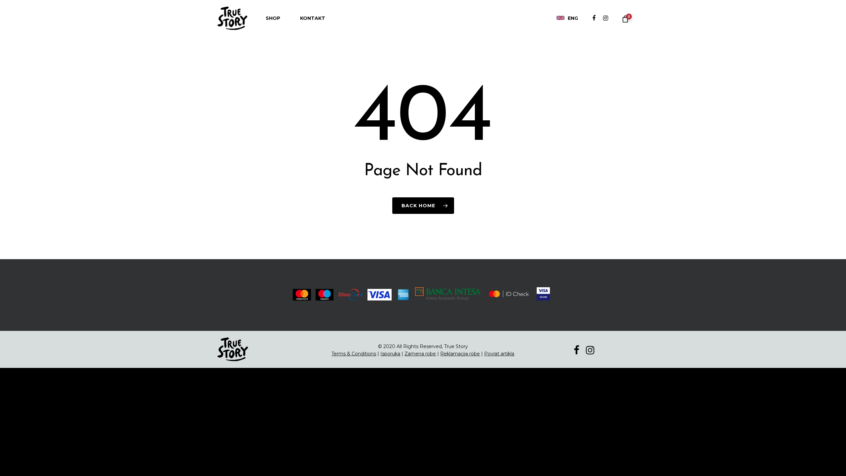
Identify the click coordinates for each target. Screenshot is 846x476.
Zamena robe (420, 354)
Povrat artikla (499, 354)
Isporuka (390, 354)
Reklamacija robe (460, 354)
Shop (273, 18)
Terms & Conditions (353, 354)
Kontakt (312, 18)
